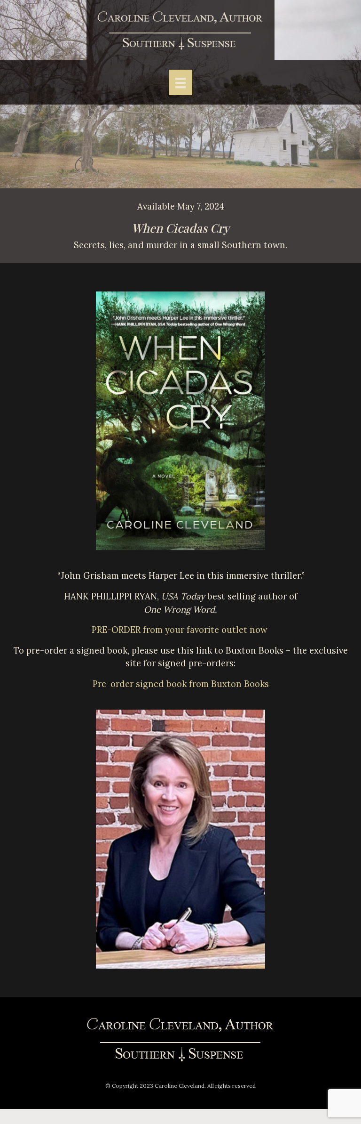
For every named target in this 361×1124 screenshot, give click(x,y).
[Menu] (180, 82)
